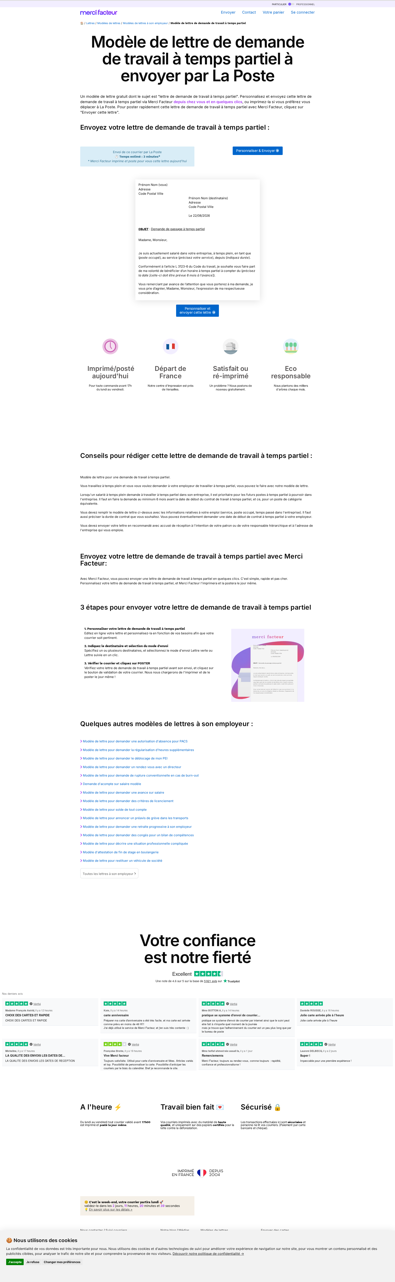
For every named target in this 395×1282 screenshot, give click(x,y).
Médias (184, 1230)
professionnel (305, 4)
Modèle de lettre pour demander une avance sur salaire (123, 792)
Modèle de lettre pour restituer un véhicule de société (122, 861)
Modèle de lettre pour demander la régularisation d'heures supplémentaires (138, 750)
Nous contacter (91, 1230)
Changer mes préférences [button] (62, 1262)
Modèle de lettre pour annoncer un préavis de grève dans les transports (135, 818)
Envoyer (228, 12)
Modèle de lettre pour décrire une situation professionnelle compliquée (135, 843)
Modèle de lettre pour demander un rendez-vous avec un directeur (132, 767)
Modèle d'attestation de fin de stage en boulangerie (121, 852)
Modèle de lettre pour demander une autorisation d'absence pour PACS (135, 741)
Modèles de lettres (108, 23)
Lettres (90, 23)
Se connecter (303, 12)
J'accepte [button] (15, 1262)
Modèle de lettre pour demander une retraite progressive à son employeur (137, 827)
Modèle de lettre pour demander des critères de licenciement (128, 801)
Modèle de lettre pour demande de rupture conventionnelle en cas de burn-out (141, 775)
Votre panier (273, 12)
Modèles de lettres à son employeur (145, 23)
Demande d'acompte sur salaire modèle (112, 784)
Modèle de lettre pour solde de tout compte (115, 810)
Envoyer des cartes (275, 1230)
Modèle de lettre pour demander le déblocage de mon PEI (125, 758)
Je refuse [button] (32, 1262)
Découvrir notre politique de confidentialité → (208, 1254)
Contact (249, 12)
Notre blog (168, 1230)
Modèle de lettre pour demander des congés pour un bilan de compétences (138, 835)
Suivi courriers (116, 1230)
